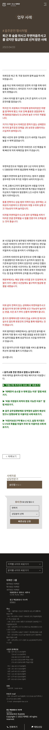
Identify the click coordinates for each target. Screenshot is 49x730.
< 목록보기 (11, 456)
